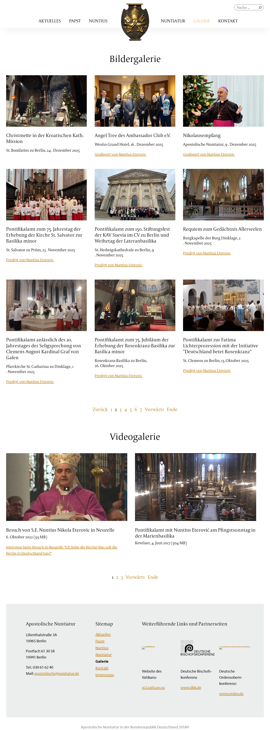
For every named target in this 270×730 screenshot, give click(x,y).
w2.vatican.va (153, 687)
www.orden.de (231, 693)
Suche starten (261, 8)
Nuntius (98, 21)
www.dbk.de (191, 687)
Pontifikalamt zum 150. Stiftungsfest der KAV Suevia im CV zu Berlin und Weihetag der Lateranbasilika (132, 235)
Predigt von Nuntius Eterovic (30, 259)
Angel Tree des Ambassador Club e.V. (133, 135)
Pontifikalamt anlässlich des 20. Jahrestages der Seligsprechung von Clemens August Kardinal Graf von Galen (43, 348)
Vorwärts (154, 409)
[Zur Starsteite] (135, 39)
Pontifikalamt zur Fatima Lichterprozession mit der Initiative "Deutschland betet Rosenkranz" (220, 345)
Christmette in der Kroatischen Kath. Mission (45, 138)
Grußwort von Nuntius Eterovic (120, 154)
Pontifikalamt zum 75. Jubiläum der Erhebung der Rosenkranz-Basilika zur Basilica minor (135, 345)
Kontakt (228, 21)
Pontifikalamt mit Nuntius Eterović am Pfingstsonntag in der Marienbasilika (195, 533)
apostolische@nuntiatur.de (57, 673)
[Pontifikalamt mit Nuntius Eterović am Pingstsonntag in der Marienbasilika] (195, 520)
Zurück (100, 409)
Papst (75, 21)
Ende (172, 409)
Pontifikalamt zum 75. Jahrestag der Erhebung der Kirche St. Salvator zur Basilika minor (44, 235)
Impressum (104, 674)
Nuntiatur (173, 21)
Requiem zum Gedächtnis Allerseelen (222, 229)
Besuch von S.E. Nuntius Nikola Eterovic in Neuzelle (60, 530)
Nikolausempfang (202, 135)
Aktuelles (50, 21)
